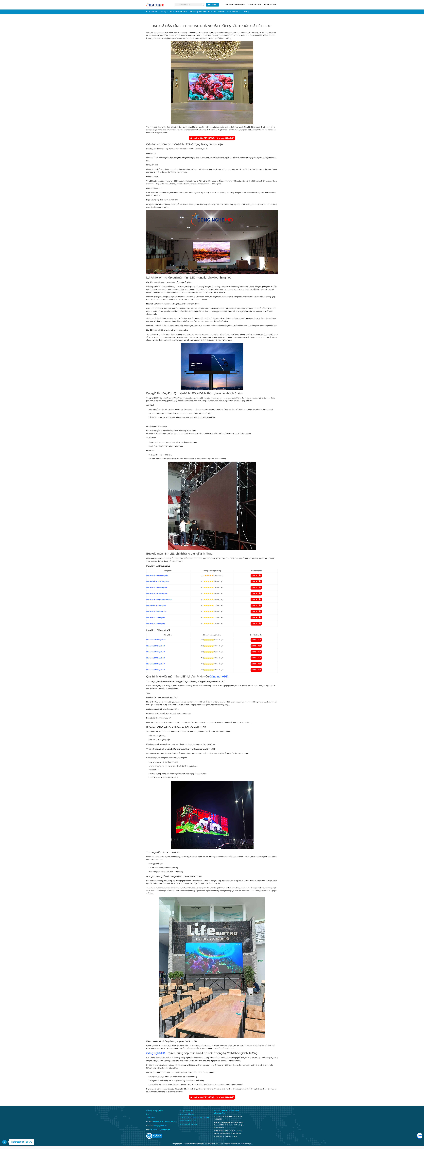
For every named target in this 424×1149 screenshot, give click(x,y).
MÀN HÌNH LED (151, 12)
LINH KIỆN (163, 12)
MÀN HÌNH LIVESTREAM (216, 12)
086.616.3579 (158, 1121)
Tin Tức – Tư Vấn (270, 4)
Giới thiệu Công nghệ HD (235, 4)
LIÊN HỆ (246, 12)
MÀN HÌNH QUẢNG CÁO (197, 12)
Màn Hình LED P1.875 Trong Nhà (157, 581)
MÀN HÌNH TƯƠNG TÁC (178, 12)
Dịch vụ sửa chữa (254, 4)
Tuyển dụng (150, 1117)
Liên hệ (148, 1114)
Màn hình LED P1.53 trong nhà (156, 587)
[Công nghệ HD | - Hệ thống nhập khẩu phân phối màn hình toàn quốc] (158, 4)
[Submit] (202, 4)
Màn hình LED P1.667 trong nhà (157, 575)
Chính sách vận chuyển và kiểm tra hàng (194, 1117)
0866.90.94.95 (170, 1121)
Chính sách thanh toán (188, 1121)
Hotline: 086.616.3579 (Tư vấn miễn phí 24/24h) (213, 138)
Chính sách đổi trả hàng (188, 1124)
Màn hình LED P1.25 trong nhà (156, 593)
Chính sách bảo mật (187, 1114)
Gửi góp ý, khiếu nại (186, 1111)
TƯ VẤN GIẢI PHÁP (233, 12)
